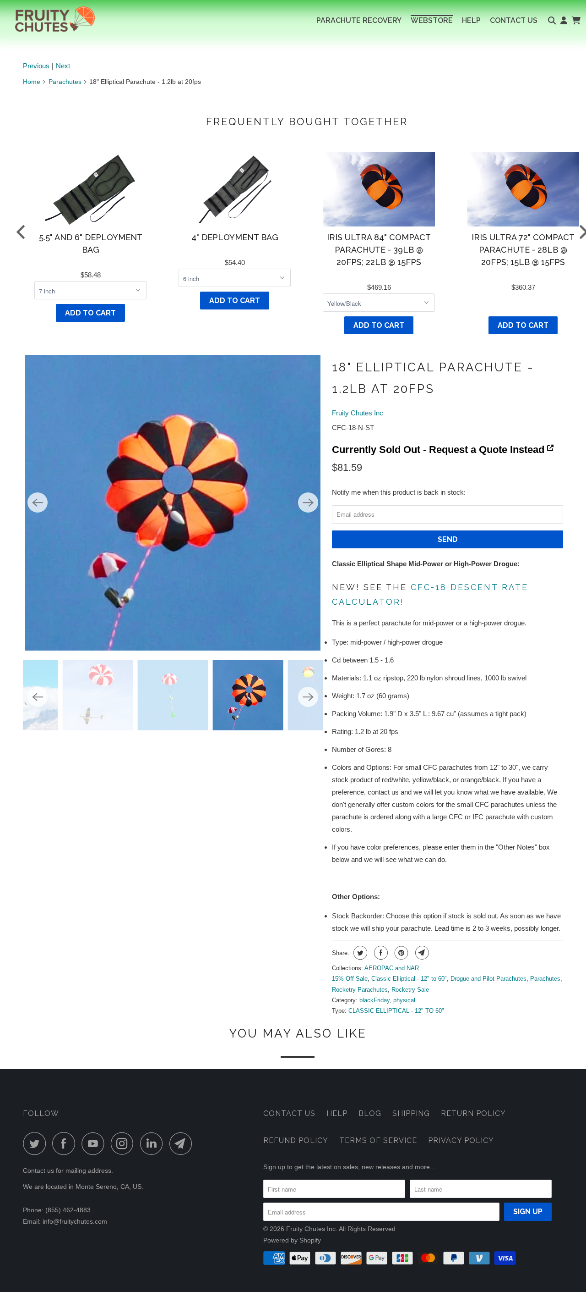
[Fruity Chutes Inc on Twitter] (36, 1143)
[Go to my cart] (575, 20)
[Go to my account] (564, 20)
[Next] (308, 502)
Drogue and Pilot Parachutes (488, 978)
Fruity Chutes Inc (357, 413)
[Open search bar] (552, 20)
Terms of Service (378, 1140)
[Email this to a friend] (421, 953)
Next (63, 66)
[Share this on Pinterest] (400, 953)
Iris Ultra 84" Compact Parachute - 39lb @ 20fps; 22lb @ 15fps (379, 249)
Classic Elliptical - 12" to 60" (409, 978)
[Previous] (37, 502)
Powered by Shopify (292, 1240)
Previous (36, 66)
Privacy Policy (461, 1140)
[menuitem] (359, 20)
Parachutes (65, 81)
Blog (369, 1113)
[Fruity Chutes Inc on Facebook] (66, 1143)
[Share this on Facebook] (380, 953)
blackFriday (374, 1000)
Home (31, 81)
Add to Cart (90, 313)
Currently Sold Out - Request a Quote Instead (439, 449)
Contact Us (289, 1113)
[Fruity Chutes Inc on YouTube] (95, 1143)
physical (404, 1000)
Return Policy (473, 1113)
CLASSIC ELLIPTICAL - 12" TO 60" (396, 1010)
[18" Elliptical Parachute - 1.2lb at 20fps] (172, 503)
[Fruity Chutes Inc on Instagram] (124, 1143)
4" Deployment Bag (234, 237)
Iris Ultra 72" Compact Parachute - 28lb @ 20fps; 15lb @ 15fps (523, 249)
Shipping (411, 1113)
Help (336, 1113)
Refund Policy (295, 1140)
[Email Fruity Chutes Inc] (183, 1143)
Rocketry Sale (410, 989)
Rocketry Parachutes (360, 989)
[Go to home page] (47, 19)
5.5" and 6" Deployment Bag (90, 243)
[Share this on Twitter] (359, 953)
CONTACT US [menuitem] (513, 20)
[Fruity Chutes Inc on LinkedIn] (154, 1143)
